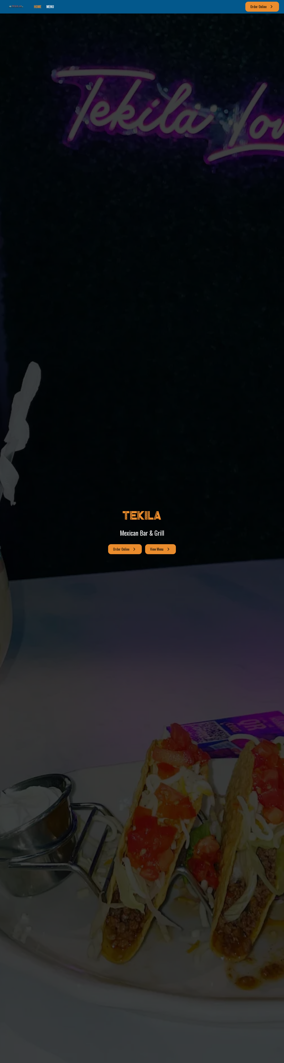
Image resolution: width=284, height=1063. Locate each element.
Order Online (258, 6)
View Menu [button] (156, 549)
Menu (50, 6)
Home (37, 6)
